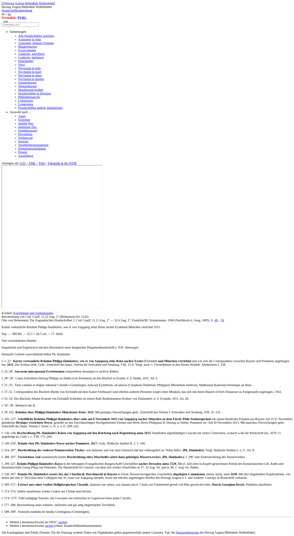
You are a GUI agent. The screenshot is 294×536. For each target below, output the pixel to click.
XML (32, 163)
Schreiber (24, 120)
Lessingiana (25, 104)
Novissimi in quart (29, 72)
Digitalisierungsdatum (32, 148)
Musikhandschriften (30, 90)
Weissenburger (27, 86)
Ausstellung (25, 155)
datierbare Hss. (27, 127)
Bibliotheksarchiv (29, 97)
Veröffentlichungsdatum (33, 145)
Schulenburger (27, 82)
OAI (22, 163)
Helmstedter (25, 61)
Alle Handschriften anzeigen (36, 36)
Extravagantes (27, 50)
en (9, 14)
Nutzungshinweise (187, 532)
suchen (62, 522)
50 (222, 320)
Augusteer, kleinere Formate (36, 43)
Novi (21, 64)
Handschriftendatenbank (17, 10)
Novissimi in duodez (31, 79)
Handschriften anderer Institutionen (40, 108)
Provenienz (25, 134)
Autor (22, 116)
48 (216, 320)
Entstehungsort (27, 130)
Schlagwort (25, 137)
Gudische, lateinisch (31, 57)
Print (42, 163)
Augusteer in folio (29, 39)
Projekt (22, 152)
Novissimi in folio (29, 68)
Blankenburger (27, 46)
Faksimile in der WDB (62, 163)
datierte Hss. (26, 123)
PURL (22, 17)
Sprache (23, 141)
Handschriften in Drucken (34, 93)
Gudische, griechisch (31, 54)
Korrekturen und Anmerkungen (33, 313)
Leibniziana (25, 100)
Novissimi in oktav (30, 75)
